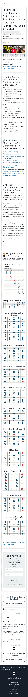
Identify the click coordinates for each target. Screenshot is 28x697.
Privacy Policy (14, 691)
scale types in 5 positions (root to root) (11, 38)
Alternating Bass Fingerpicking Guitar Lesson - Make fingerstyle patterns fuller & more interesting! (14, 633)
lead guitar (18, 34)
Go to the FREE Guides (14, 603)
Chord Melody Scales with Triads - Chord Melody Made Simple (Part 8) (14, 625)
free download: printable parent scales (11, 31)
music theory (6, 36)
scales (22, 38)
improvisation (6, 34)
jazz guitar (12, 34)
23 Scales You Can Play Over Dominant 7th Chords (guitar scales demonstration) (12, 162)
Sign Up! (14, 580)
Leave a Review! (14, 687)
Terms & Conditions (14, 693)
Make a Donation (14, 684)
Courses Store (14, 682)
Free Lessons (14, 689)
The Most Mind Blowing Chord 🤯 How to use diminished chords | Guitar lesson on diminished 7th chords (14, 173)
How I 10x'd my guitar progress (11, 639)
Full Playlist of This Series (11, 151)
